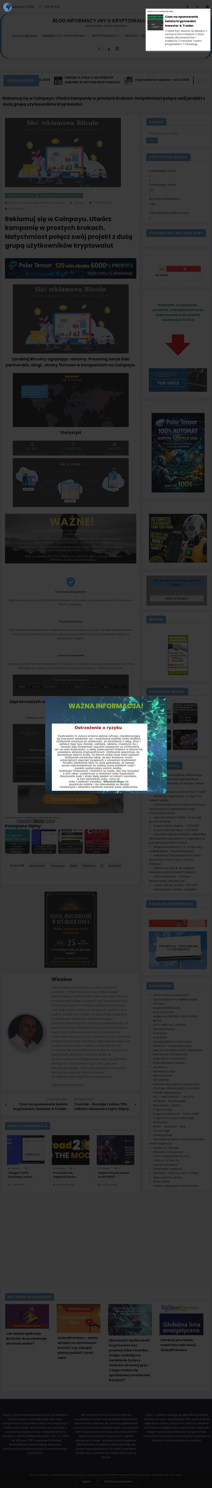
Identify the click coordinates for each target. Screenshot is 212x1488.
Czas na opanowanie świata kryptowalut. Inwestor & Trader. (181, 34)
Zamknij (208, 24)
